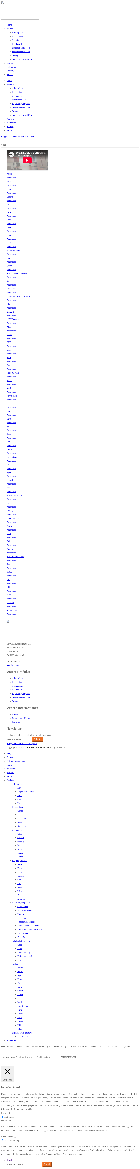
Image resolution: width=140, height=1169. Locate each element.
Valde (20, 887)
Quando (21, 853)
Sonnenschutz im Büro (22, 59)
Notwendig (9, 1117)
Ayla (20, 975)
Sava (20, 1010)
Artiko (20, 971)
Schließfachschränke (26, 922)
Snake (20, 822)
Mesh (20, 1002)
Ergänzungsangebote (21, 48)
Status (20, 857)
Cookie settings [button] (43, 1057)
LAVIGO (22, 818)
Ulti (19, 1025)
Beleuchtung (17, 36)
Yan (19, 803)
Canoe (20, 811)
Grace (20, 991)
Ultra (20, 1029)
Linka (20, 998)
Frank (20, 983)
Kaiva (20, 994)
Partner (10, 74)
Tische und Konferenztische (30, 929)
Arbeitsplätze (17, 32)
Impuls (20, 845)
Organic (21, 876)
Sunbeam (22, 826)
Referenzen (11, 67)
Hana (20, 960)
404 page (10, 753)
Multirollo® (23, 1036)
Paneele (21, 914)
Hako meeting (24, 952)
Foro (20, 868)
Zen (19, 895)
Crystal (21, 837)
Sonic (25, 918)
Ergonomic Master (25, 791)
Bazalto (21, 979)
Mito (20, 849)
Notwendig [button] (6, 1113)
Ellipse (20, 814)
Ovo (19, 880)
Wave (20, 891)
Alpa (20, 864)
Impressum (16, 722)
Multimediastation (25, 910)
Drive (20, 788)
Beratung (10, 71)
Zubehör (21, 937)
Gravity (21, 841)
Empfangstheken (19, 44)
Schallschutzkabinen (21, 51)
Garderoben (23, 906)
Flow (20, 795)
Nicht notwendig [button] (8, 1136)
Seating (15, 55)
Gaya (20, 987)
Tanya (20, 1021)
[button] (14, 665)
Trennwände (23, 933)
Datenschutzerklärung (21, 718)
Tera (19, 883)
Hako (20, 948)
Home (9, 25)
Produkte (10, 28)
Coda (20, 945)
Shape (20, 1013)
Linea (20, 872)
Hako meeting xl (25, 956)
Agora (20, 968)
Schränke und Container (28, 925)
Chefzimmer (17, 40)
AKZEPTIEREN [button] (68, 1057)
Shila (20, 1017)
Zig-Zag (21, 899)
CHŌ (20, 834)
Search (9, 1160)
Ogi (19, 799)
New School (23, 1006)
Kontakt (10, 63)
